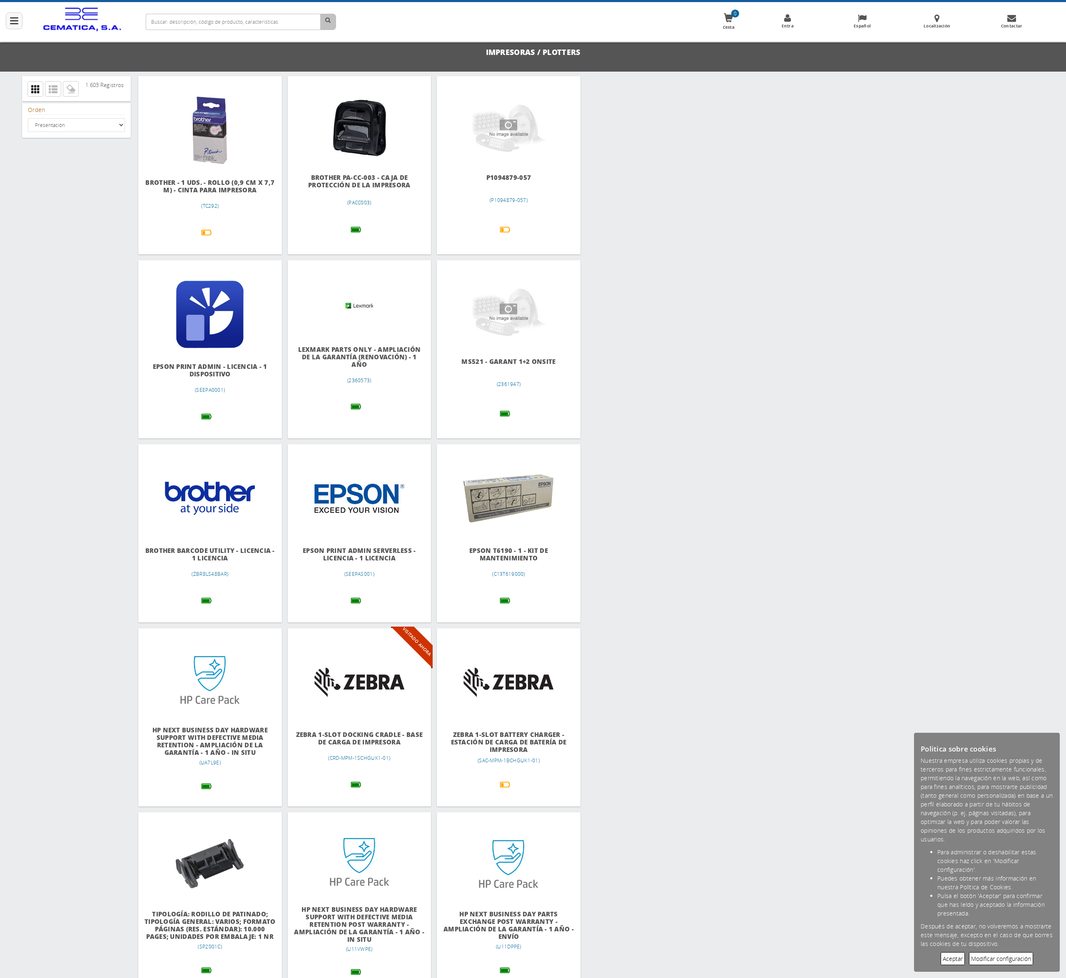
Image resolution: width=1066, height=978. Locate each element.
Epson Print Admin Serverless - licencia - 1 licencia (352, 554)
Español (862, 26)
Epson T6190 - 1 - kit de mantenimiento (497, 554)
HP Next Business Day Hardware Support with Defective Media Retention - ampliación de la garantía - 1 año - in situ (207, 741)
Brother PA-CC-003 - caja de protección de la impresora (352, 181)
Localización (937, 26)
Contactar (1012, 26)
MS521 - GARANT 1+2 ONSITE (497, 362)
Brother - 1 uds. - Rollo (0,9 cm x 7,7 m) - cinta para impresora (207, 186)
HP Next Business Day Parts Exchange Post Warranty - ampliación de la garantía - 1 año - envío (497, 925)
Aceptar (953, 959)
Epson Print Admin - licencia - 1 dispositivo (207, 370)
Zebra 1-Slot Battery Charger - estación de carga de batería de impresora (497, 742)
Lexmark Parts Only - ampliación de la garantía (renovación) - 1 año (352, 357)
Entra (788, 26)
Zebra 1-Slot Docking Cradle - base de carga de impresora (352, 738)
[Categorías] (14, 20)
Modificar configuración (1001, 959)
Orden (36, 110)
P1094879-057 (497, 178)
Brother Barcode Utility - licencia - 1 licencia (208, 554)
